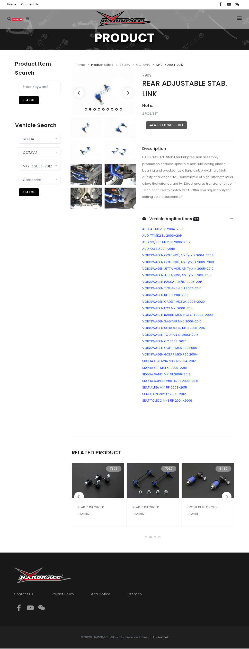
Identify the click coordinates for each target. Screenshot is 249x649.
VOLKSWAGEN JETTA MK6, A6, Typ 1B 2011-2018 (177, 275)
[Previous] (79, 93)
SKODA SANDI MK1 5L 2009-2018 (166, 374)
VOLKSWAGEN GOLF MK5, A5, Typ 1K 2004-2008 (177, 255)
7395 (113, 468)
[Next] (128, 93)
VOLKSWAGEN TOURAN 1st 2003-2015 (170, 335)
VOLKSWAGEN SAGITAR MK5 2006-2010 (172, 321)
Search (29, 100)
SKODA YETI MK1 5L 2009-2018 (164, 368)
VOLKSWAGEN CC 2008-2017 (164, 341)
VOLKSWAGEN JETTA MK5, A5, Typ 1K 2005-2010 (177, 269)
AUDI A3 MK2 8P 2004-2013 (162, 229)
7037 (168, 468)
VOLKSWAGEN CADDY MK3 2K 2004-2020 (173, 302)
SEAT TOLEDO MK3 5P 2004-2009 (167, 400)
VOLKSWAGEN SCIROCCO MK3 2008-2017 (173, 328)
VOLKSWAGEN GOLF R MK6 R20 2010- (170, 354)
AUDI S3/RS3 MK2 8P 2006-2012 (166, 242)
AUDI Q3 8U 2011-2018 (158, 249)
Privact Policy (63, 594)
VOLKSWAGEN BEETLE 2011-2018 (165, 295)
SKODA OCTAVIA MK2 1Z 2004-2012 (169, 361)
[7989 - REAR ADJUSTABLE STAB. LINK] (103, 93)
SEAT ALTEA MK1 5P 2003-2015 (164, 387)
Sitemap (134, 594)
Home (80, 65)
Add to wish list (168, 125)
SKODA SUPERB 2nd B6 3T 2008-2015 (170, 381)
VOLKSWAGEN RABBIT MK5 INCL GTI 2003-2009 (177, 315)
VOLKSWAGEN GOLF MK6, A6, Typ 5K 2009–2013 (178, 262)
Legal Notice (100, 594)
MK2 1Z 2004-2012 (170, 65)
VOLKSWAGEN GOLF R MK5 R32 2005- (170, 348)
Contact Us (23, 594)
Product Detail (102, 65)
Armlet (163, 637)
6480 (223, 468)
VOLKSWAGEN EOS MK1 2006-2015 (168, 308)
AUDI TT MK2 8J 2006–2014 (162, 236)
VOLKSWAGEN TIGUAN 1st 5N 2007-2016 (172, 288)
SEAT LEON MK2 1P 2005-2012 (164, 394)
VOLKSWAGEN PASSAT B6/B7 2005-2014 (172, 282)
